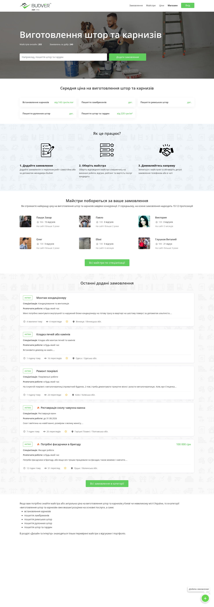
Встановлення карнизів (36, 102)
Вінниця (80, 321)
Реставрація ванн (47, 413)
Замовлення (136, 5)
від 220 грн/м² (124, 113)
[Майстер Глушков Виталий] (144, 243)
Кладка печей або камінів (53, 334)
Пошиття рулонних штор (36, 113)
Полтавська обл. (100, 431)
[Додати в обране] (67, 322)
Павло (99, 217)
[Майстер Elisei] (85, 243)
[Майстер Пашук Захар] (25, 221)
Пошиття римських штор (154, 102)
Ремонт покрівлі (47, 371)
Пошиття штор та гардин (95, 113)
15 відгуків (50, 222)
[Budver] (36, 5)
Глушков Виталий (166, 239)
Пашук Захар (44, 217)
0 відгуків (108, 222)
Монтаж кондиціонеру (51, 297)
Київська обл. (88, 394)
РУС (38, 10)
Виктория (161, 217)
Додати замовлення (127, 57)
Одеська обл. (90, 358)
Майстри (151, 5)
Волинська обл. (90, 468)
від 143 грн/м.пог (64, 102)
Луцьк (77, 468)
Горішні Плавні (82, 431)
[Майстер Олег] (25, 243)
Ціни (161, 5)
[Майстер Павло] (85, 221)
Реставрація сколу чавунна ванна (62, 407)
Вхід (187, 5)
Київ (77, 394)
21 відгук (167, 243)
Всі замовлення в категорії (107, 483)
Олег (39, 239)
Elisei (98, 239)
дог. (130, 102)
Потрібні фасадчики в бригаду (60, 444)
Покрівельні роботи (48, 376)
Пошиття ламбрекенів (94, 102)
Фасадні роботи (46, 450)
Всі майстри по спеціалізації (107, 262)
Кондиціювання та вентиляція (53, 303)
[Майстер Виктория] (144, 221)
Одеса (79, 358)
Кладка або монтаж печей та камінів (56, 340)
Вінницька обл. (93, 321)
